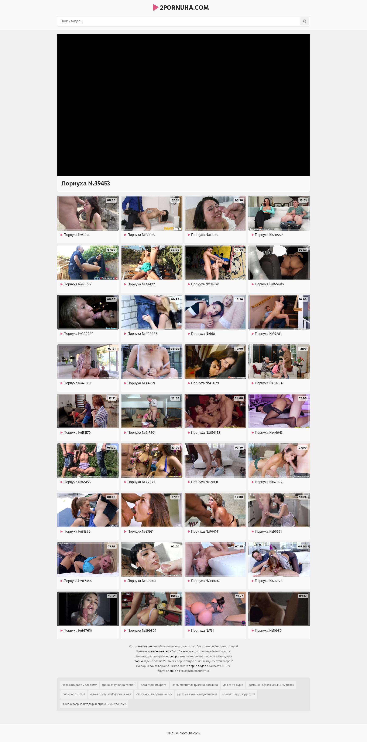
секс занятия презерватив (154, 694)
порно (138, 661)
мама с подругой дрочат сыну (110, 694)
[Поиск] (304, 21)
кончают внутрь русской (238, 694)
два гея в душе (233, 684)
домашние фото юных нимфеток (271, 684)
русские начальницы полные (197, 694)
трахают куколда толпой (118, 684)
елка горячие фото (154, 684)
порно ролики (175, 656)
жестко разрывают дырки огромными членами (94, 703)
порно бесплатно (157, 651)
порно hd (174, 670)
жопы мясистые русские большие (195, 684)
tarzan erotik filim (73, 694)
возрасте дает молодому (79, 684)
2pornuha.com (183, 8)
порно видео (197, 665)
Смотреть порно (140, 646)
